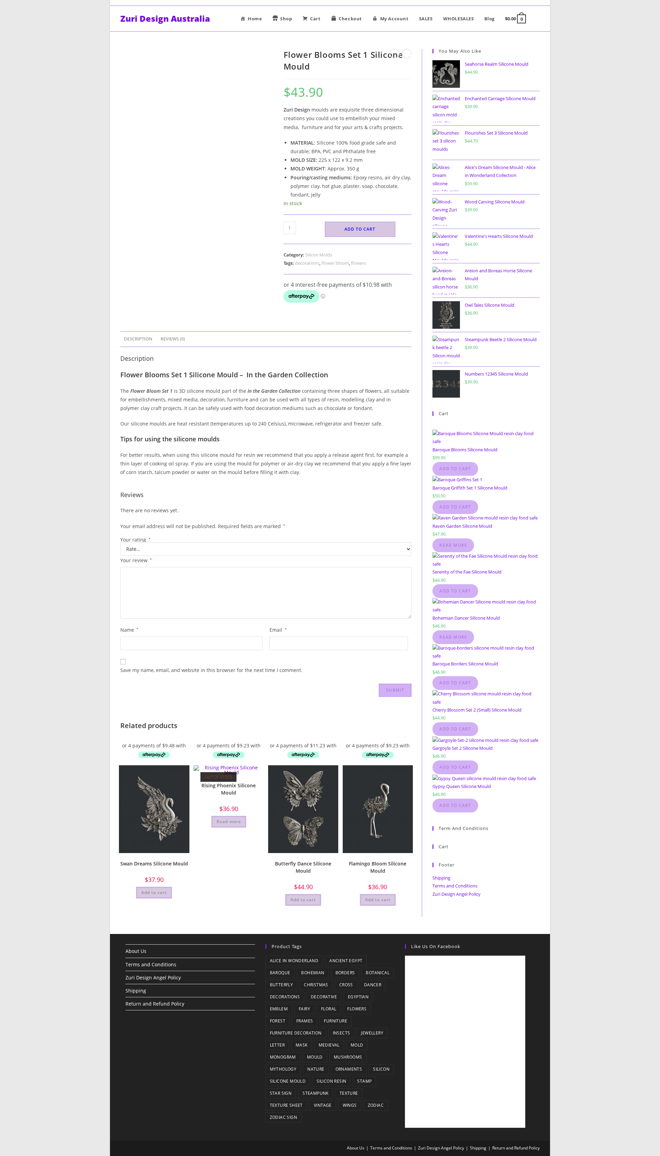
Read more (229, 821)
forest (277, 1021)
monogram (283, 1057)
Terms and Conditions (454, 886)
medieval (329, 1045)
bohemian (312, 973)
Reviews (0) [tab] (173, 339)
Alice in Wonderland (294, 961)
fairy (304, 1009)
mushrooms (348, 1057)
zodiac (376, 1105)
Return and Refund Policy (154, 1003)
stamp (364, 1081)
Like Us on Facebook (435, 946)
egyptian (358, 997)
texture (349, 1093)
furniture (335, 1021)
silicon (381, 1069)
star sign (281, 1093)
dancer (372, 985)
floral (328, 1009)
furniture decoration (296, 1033)
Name (129, 630)
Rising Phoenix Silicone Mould (228, 789)
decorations (307, 263)
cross (346, 985)
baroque (280, 973)
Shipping (441, 878)
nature (315, 1069)
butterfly (281, 985)
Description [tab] (138, 339)
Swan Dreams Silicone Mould (154, 863)
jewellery (372, 1033)
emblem (279, 1009)
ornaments (349, 1069)
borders (345, 973)
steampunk (315, 1093)
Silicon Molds (318, 255)
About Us (135, 951)
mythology (283, 1069)
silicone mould (288, 1081)
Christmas (316, 985)
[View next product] (406, 54)
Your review (136, 560)
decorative (324, 997)
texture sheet (286, 1105)
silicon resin (331, 1081)
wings (350, 1105)
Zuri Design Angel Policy (456, 894)
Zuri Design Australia (165, 18)
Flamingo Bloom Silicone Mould (377, 867)
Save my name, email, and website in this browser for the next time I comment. (211, 670)
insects (341, 1033)
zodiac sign (283, 1117)
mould (315, 1057)
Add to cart (359, 229)
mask (302, 1045)
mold (357, 1045)
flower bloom (335, 263)
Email (278, 630)
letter (277, 1045)
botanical (377, 973)
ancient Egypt (345, 961)
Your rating (135, 539)
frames (304, 1021)
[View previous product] (394, 54)
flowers (358, 263)
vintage (323, 1105)
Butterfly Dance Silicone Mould (303, 867)
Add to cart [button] (154, 892)
